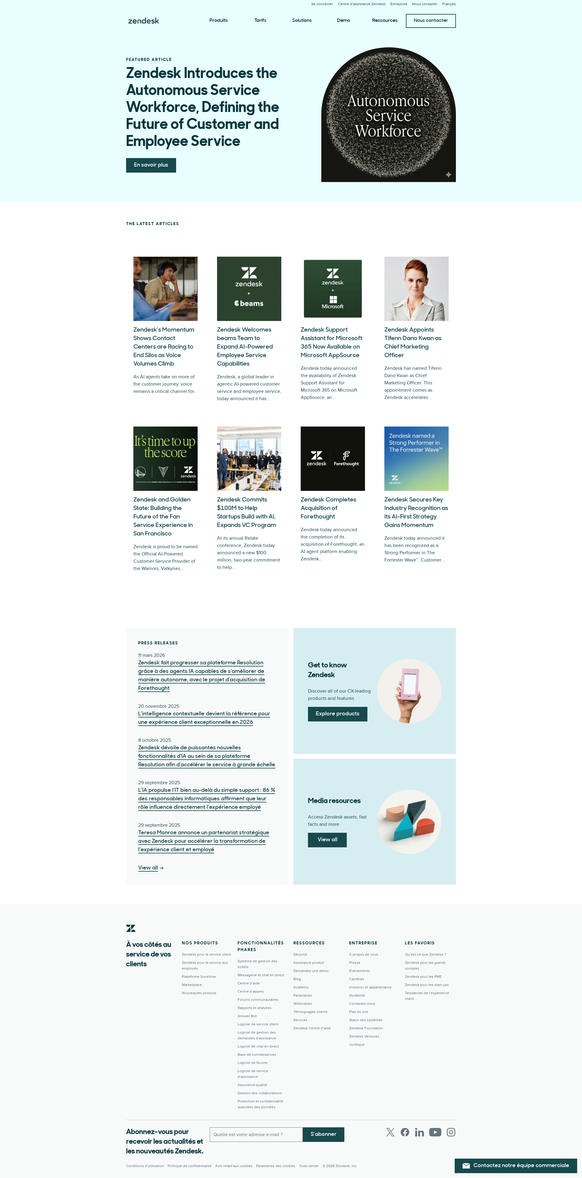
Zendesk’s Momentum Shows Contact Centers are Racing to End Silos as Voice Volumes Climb (163, 347)
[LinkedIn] (419, 1132)
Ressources (385, 20)
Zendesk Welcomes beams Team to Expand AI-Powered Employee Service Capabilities (245, 347)
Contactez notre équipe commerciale (521, 1166)
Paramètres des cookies (275, 1166)
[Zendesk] (131, 938)
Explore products (338, 714)
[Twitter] (390, 1132)
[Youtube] (435, 1132)
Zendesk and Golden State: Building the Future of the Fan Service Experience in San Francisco (163, 517)
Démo (343, 20)
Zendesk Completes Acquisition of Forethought (328, 508)
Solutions (302, 20)
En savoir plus (151, 165)
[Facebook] (405, 1132)
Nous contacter (431, 20)
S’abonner (323, 1134)
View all (327, 840)
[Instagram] (451, 1132)
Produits (218, 20)
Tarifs (260, 20)
